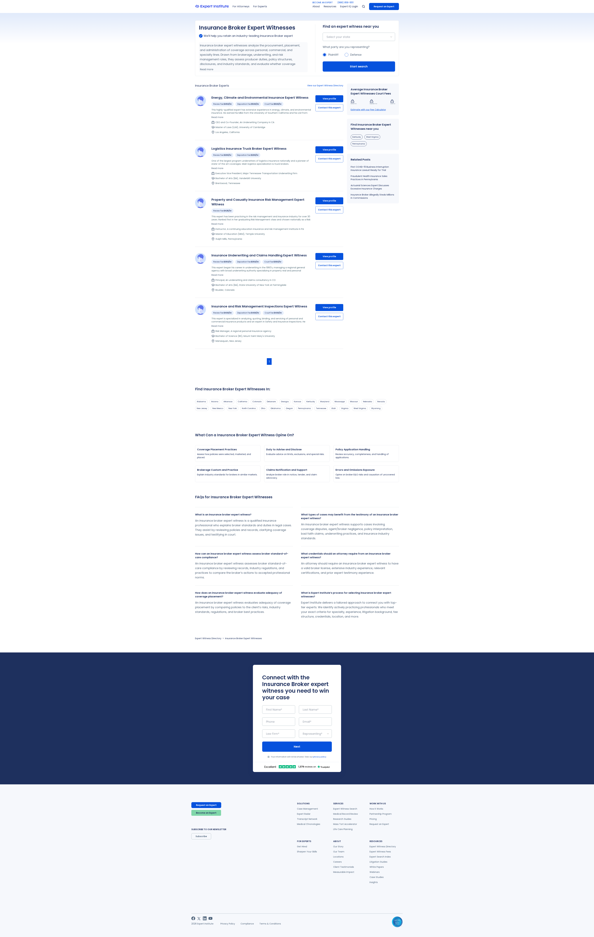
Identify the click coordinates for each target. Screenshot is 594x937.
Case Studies (377, 877)
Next (297, 746)
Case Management (307, 808)
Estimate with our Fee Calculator (368, 109)
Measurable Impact (343, 872)
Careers (337, 861)
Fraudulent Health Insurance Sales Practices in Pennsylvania (369, 178)
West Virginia (372, 137)
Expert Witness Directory (208, 638)
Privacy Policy (227, 923)
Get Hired (302, 846)
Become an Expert (206, 812)
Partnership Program (381, 814)
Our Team (338, 851)
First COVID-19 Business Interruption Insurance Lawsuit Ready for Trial (370, 168)
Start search (359, 66)
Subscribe (201, 836)
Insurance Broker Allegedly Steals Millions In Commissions (372, 196)
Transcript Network (307, 819)
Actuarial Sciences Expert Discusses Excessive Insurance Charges (370, 187)
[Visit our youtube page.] (210, 918)
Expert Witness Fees (380, 851)
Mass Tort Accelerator (345, 824)
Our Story (338, 846)
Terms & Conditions (270, 923)
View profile (329, 98)
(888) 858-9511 (345, 2)
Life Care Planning (343, 829)
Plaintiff (333, 55)
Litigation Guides (378, 861)
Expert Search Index (380, 856)
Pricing (373, 819)
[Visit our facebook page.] (193, 918)
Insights (374, 882)
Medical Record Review (345, 814)
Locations (338, 856)
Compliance (247, 923)
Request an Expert (384, 6)
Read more (206, 69)
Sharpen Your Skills (307, 851)
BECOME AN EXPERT (322, 2)
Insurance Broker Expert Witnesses (243, 638)
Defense (356, 55)
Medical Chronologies (308, 824)
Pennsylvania (358, 143)
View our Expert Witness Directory (325, 85)
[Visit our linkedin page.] (205, 918)
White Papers (377, 867)
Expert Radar (303, 814)
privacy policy (319, 756)
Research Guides (342, 819)
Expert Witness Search (345, 808)
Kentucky (356, 137)
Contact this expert (329, 107)
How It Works (376, 808)
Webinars (375, 872)
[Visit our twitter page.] (199, 918)
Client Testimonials (343, 867)
